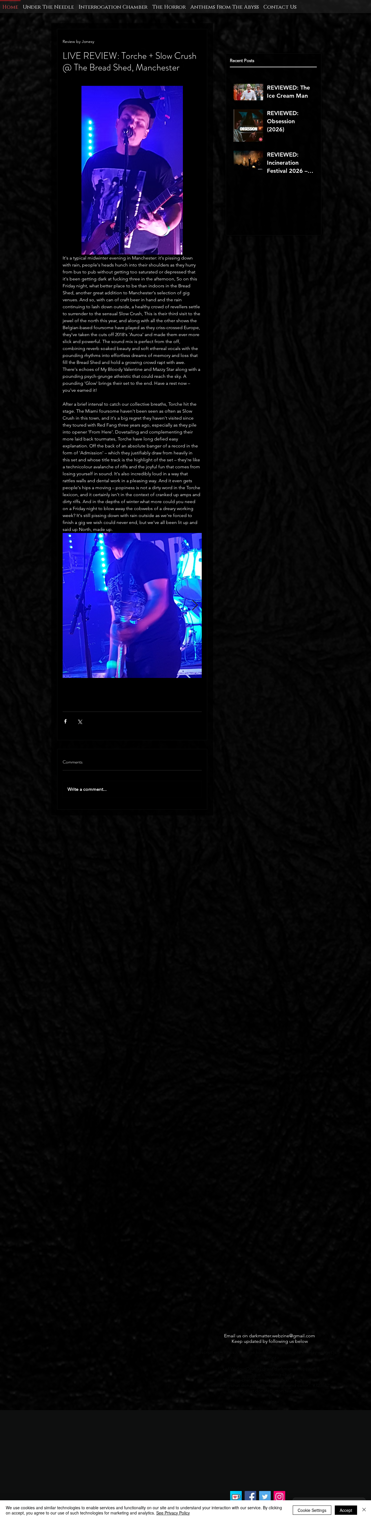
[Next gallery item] (195, 605)
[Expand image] (132, 605)
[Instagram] (279, 1497)
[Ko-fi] (236, 1497)
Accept (346, 1510)
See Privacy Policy (173, 1513)
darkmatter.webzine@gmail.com (282, 1335)
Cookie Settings (312, 1510)
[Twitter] (265, 1497)
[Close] (364, 1510)
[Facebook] (250, 1497)
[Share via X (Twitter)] (79, 721)
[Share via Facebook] (65, 721)
